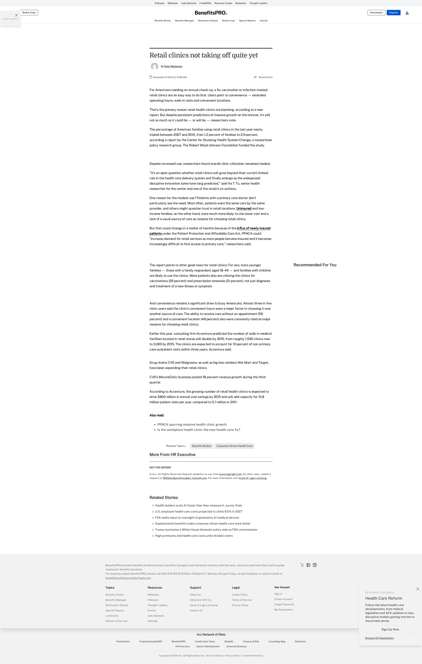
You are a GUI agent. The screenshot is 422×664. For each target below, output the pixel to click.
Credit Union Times (205, 641)
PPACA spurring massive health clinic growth (192, 424)
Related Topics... (176, 445)
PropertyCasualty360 (150, 641)
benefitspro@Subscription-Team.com (128, 578)
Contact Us (196, 610)
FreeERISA (205, 3)
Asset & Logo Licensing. (253, 478)
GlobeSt (229, 641)
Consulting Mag (277, 641)
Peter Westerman (173, 66)
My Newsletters (283, 609)
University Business (236, 646)
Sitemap (152, 621)
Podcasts (159, 3)
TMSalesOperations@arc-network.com (184, 478)
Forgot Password (284, 604)
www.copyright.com (230, 474)
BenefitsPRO (178, 641)
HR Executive (182, 646)
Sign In (278, 593)
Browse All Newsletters (379, 638)
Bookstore (241, 3)
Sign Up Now (390, 629)
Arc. (180, 655)
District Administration (208, 646)
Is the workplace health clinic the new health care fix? (198, 430)
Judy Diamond (188, 3)
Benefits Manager (116, 599)
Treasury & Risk (251, 641)
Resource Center (223, 3)
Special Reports (115, 610)
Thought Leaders (258, 3)
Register (393, 12)
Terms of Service (242, 599)
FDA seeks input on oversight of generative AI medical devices (197, 517)
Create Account (283, 599)
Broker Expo (29, 12)
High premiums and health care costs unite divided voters (194, 535)
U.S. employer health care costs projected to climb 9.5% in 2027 (198, 511)
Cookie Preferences (252, 655)
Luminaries (112, 615)
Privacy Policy (240, 605)
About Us (195, 594)
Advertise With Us (200, 599)
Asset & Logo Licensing (204, 605)
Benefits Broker (115, 594)
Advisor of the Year (117, 621)
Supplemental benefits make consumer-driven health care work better (203, 523)
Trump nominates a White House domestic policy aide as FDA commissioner (206, 529)
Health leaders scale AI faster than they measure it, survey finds (198, 505)
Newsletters (376, 12)
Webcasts (173, 3)
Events (152, 610)
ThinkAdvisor (123, 641)
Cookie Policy (240, 594)
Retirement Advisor (117, 605)
